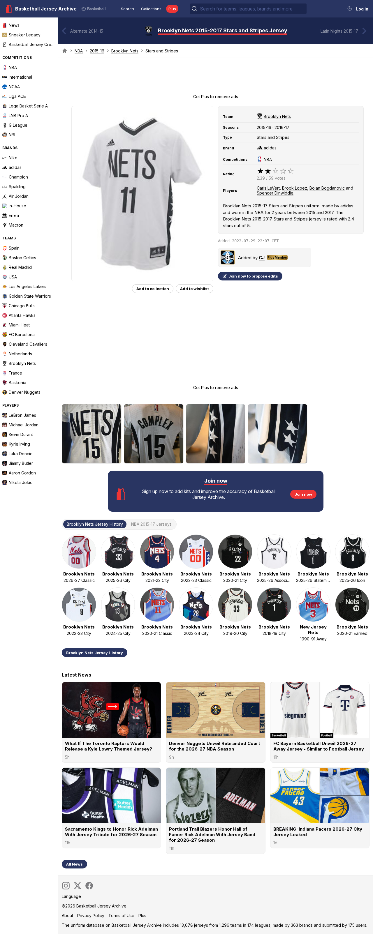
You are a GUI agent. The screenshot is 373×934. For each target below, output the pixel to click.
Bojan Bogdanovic (327, 188)
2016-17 (282, 127)
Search (127, 8)
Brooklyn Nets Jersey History (94, 652)
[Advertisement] (215, 77)
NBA (79, 50)
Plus (172, 8)
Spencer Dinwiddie (275, 192)
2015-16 (97, 50)
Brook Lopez (294, 188)
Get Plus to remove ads (215, 96)
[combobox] (253, 9)
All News (74, 864)
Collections (151, 8)
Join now (303, 494)
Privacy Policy (90, 915)
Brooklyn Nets (124, 50)
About (67, 915)
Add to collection (152, 288)
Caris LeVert (268, 188)
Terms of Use (121, 915)
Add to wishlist (194, 288)
